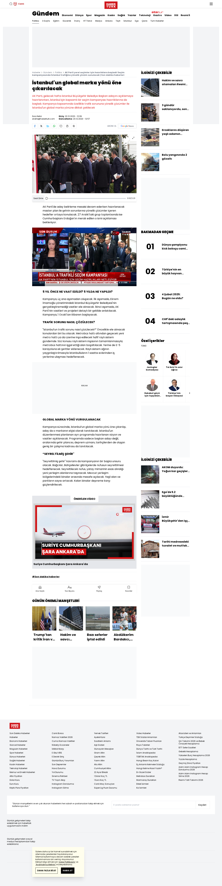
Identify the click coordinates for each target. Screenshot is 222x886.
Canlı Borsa (58, 733)
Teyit (118, 20)
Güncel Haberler (17, 745)
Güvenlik (67, 20)
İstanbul (128, 20)
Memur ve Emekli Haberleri (22, 772)
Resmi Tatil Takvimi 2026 (191, 780)
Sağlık (121, 15)
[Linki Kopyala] (73, 126)
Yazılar (132, 15)
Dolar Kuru (15, 780)
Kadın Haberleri (17, 764)
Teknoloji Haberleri (18, 768)
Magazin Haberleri (18, 748)
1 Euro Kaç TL (100, 780)
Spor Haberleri (16, 752)
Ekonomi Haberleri (18, 741)
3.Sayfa (46, 20)
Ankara (108, 20)
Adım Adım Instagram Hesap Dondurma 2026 (193, 768)
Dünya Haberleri (17, 756)
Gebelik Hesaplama (188, 751)
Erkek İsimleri (142, 784)
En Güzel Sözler (143, 772)
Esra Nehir (37, 116)
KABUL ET (68, 870)
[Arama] (11, 4)
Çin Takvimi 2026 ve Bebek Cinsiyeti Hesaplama (192, 742)
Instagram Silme (60, 787)
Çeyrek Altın (99, 756)
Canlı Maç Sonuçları (104, 784)
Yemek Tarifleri (101, 733)
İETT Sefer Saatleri (187, 747)
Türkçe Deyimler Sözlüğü (191, 737)
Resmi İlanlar (189, 15)
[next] (135, 625)
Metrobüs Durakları (145, 776)
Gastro (157, 15)
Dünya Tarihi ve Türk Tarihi (149, 748)
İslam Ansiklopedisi (146, 752)
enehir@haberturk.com (43, 118)
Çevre (144, 20)
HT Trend (87, 20)
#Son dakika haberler (46, 576)
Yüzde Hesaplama (188, 759)
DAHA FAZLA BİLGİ (46, 870)
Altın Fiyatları (16, 776)
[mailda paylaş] (60, 126)
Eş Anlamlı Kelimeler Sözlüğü (150, 764)
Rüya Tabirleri (143, 745)
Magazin (99, 15)
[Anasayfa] (15, 726)
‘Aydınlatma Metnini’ (45, 864)
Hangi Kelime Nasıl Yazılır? (149, 768)
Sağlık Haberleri (17, 760)
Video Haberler (143, 733)
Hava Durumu (59, 768)
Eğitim (56, 20)
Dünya (79, 15)
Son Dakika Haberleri (20, 733)
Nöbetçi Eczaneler (60, 745)
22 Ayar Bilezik (101, 772)
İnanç (77, 20)
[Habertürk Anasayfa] (111, 4)
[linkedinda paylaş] (47, 126)
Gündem (45, 13)
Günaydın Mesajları (104, 748)
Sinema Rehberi (59, 776)
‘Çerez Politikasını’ (66, 862)
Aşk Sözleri (99, 745)
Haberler (36, 72)
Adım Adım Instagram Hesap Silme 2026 (193, 774)
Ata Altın (98, 764)
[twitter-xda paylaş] (41, 126)
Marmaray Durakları (146, 780)
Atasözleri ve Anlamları (190, 733)
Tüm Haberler (157, 20)
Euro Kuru (14, 784)
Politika (35, 20)
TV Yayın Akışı (58, 780)
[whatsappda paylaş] (54, 126)
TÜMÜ (143, 346)
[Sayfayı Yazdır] (67, 126)
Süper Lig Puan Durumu (105, 787)
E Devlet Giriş (58, 756)
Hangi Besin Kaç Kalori (147, 760)
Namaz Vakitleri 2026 (62, 737)
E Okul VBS (57, 752)
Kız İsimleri (141, 787)
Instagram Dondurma (63, 784)
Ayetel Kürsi (99, 737)
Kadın (111, 15)
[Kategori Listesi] (211, 4)
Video (168, 15)
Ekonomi (67, 15)
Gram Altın (99, 752)
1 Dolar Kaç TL (100, 776)
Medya (98, 20)
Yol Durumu (57, 772)
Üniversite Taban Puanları (149, 741)
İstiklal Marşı (58, 748)
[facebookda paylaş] (34, 126)
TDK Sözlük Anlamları (146, 737)
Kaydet (202, 805)
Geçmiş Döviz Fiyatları (189, 763)
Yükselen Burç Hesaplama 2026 (194, 755)
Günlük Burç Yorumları (63, 760)
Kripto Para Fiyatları (19, 787)
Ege (136, 20)
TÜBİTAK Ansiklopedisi (147, 756)
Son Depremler (59, 764)
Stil (176, 15)
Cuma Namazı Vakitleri (63, 741)
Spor (89, 15)
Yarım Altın (99, 760)
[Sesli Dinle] (47, 198)
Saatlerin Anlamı (102, 741)
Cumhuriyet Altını (102, 768)
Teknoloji (144, 15)
